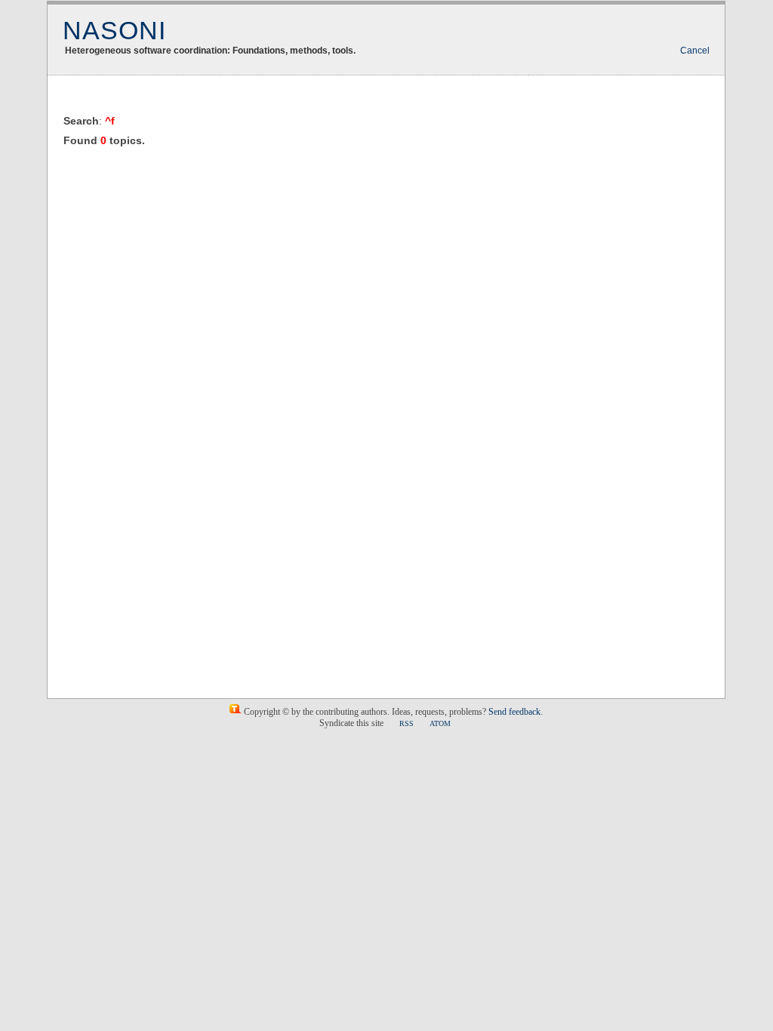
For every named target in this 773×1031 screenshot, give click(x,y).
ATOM (440, 723)
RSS (406, 723)
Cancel (695, 50)
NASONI (114, 30)
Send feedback (514, 711)
